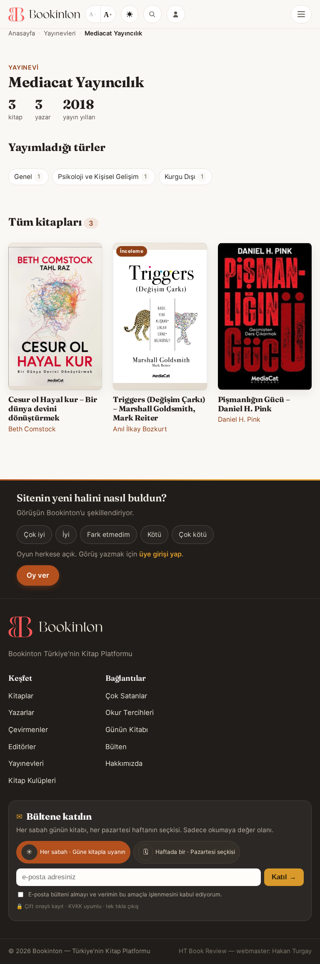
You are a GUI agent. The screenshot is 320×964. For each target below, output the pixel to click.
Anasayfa (21, 33)
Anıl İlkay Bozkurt (140, 429)
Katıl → (284, 877)
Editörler (22, 747)
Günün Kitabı (126, 729)
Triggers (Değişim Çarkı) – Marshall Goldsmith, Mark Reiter (159, 409)
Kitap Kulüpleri (32, 780)
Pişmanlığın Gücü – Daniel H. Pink (254, 404)
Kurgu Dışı (184, 177)
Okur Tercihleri (129, 712)
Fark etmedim (108, 535)
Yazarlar (21, 712)
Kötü (154, 535)
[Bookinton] (44, 14)
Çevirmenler (28, 729)
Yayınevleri (60, 33)
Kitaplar (20, 696)
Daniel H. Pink (239, 419)
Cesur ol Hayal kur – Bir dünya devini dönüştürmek (52, 409)
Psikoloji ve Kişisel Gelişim (102, 177)
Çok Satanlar (126, 696)
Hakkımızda (123, 763)
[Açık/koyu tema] (129, 14)
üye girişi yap (160, 554)
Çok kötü (193, 535)
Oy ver (38, 575)
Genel (27, 177)
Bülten (116, 747)
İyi (66, 535)
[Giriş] (176, 14)
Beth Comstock (32, 429)
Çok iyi (34, 535)
